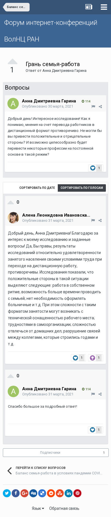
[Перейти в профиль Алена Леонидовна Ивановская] (13, 217)
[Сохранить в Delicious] (42, 493)
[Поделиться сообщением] (100, 106)
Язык (37, 508)
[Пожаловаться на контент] (93, 106)
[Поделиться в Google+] (24, 493)
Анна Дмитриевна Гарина (64, 70)
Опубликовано (47, 106)
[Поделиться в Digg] (33, 493)
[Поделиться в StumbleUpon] (60, 493)
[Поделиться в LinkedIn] (69, 493)
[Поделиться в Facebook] (16, 493)
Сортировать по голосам (82, 187)
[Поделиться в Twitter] (7, 493)
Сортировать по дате (37, 187)
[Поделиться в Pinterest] (77, 493)
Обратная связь (64, 508)
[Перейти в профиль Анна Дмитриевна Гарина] (13, 103)
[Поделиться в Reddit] (51, 493)
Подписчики (50, 453)
